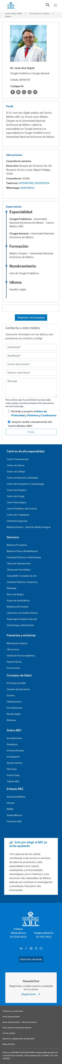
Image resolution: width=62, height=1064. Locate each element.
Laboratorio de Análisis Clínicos (22, 613)
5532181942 (27, 187)
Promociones (13, 668)
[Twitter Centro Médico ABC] (36, 948)
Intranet (11, 803)
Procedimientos (14, 707)
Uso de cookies (8, 1033)
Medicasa (11, 588)
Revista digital (14, 714)
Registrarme (29, 994)
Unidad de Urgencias (17, 521)
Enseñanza (12, 744)
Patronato (12, 769)
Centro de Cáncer (15, 465)
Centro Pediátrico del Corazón (22, 508)
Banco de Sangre (15, 594)
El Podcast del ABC (16, 683)
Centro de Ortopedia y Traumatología (25, 484)
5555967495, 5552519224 (34, 183)
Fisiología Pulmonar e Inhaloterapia (24, 557)
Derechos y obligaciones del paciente (18, 1038)
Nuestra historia (14, 763)
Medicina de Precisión (17, 606)
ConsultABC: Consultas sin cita (22, 575)
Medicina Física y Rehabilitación (22, 551)
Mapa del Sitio (8, 1044)
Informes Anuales (15, 750)
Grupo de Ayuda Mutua (18, 600)
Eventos (11, 695)
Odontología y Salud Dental (20, 625)
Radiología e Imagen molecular (22, 619)
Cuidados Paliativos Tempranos (22, 582)
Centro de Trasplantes (18, 514)
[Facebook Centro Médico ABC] (26, 948)
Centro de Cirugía (15, 496)
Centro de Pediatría (16, 490)
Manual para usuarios (17, 643)
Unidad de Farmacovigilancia (21, 655)
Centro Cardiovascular (18, 459)
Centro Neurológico (16, 502)
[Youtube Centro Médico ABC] (41, 948)
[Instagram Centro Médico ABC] (31, 948)
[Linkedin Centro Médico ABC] (21, 948)
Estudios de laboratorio (18, 689)
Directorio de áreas (31, 959)
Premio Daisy (13, 775)
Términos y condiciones (12, 1011)
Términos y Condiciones (42, 415)
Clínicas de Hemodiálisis (18, 569)
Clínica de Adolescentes (19, 563)
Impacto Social (14, 661)
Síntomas (11, 720)
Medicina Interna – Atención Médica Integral (28, 527)
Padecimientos (14, 701)
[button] (47, 5)
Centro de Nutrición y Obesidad (22, 477)
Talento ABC (13, 781)
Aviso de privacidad (11, 1016)
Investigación (13, 756)
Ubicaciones (13, 649)
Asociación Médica (16, 796)
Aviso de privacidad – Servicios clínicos (19, 1022)
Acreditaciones (14, 738)
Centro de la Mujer (16, 471)
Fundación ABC (14, 821)
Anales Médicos (14, 815)
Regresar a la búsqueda (31, 317)
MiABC (10, 809)
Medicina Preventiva (17, 545)
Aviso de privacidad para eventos (16, 1027)
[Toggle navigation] (56, 5)
